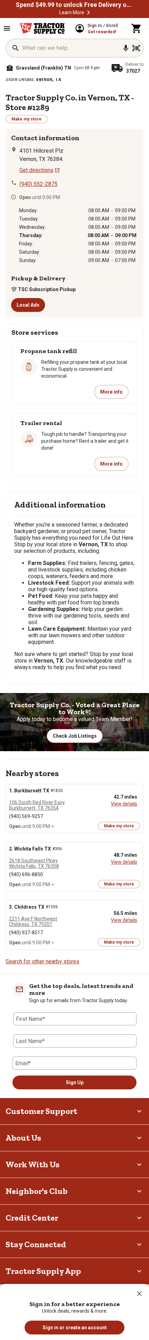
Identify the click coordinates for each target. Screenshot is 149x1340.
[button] (139, 1293)
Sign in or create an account (75, 1327)
